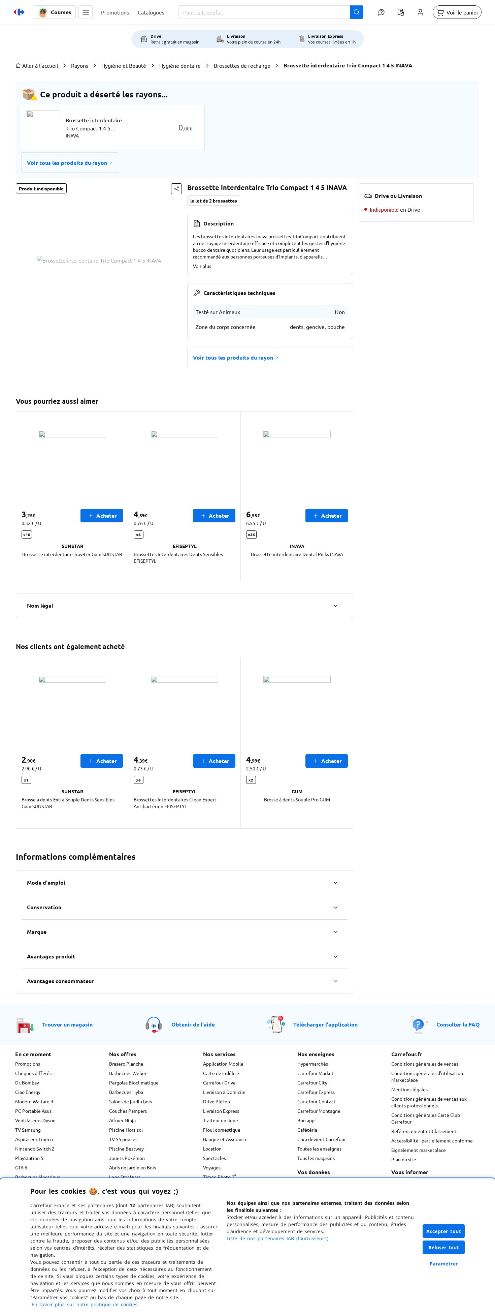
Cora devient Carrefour (321, 1139)
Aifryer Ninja (122, 1120)
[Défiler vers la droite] (345, 496)
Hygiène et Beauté (123, 65)
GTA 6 (21, 1167)
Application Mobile (223, 1064)
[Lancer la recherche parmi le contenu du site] (356, 12)
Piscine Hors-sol (126, 1130)
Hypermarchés (312, 1064)
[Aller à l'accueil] (19, 12)
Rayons (79, 65)
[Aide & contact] (381, 12)
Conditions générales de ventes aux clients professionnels (429, 1102)
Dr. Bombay (27, 1082)
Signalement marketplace (418, 1150)
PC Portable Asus (33, 1111)
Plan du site (403, 1159)
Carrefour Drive (219, 1082)
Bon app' (306, 1120)
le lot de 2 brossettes (213, 200)
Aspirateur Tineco (34, 1139)
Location (212, 1148)
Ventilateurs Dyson (35, 1120)
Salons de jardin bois (130, 1101)
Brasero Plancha (126, 1064)
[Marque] (335, 932)
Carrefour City (312, 1082)
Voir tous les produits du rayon (67, 162)
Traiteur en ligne (220, 1120)
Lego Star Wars (124, 1177)
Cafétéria (307, 1130)
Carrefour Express (316, 1092)
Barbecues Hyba (126, 1092)
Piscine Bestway (126, 1148)
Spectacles (214, 1158)
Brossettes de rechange (242, 65)
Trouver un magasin (67, 1024)
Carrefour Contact (316, 1101)
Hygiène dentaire (180, 65)
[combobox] (270, 12)
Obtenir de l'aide (193, 1024)
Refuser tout (444, 1247)
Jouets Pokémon (127, 1158)
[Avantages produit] (335, 956)
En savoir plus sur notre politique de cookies (84, 1304)
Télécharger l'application (325, 1024)
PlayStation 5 (29, 1158)
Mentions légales (409, 1089)
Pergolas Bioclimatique (134, 1082)
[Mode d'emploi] (335, 882)
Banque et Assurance (225, 1139)
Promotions (27, 1064)
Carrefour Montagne (318, 1111)
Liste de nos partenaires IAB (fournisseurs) (277, 1238)
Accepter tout (443, 1231)
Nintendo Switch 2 (35, 1148)
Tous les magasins (316, 1158)
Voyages (212, 1167)
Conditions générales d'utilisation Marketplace (427, 1076)
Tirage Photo (217, 1177)
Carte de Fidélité (221, 1073)
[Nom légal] (335, 605)
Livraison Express (221, 1111)
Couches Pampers (128, 1111)
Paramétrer (444, 1263)
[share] (176, 188)
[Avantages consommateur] (335, 981)
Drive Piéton (216, 1101)
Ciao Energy (27, 1092)
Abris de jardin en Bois (132, 1167)
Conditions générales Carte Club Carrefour (425, 1118)
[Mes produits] (401, 12)
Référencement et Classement (424, 1131)
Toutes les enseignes (319, 1148)
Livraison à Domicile (224, 1092)
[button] (85, 12)
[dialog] (247, 1247)
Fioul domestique (221, 1130)
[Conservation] (335, 907)
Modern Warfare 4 (34, 1101)
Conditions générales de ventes (424, 1064)
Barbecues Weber (127, 1073)
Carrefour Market (315, 1073)
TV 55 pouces (123, 1139)
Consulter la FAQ (458, 1024)
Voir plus (202, 266)
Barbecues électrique (38, 1177)
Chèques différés (33, 1073)
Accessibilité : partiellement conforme (432, 1140)
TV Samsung (28, 1130)
